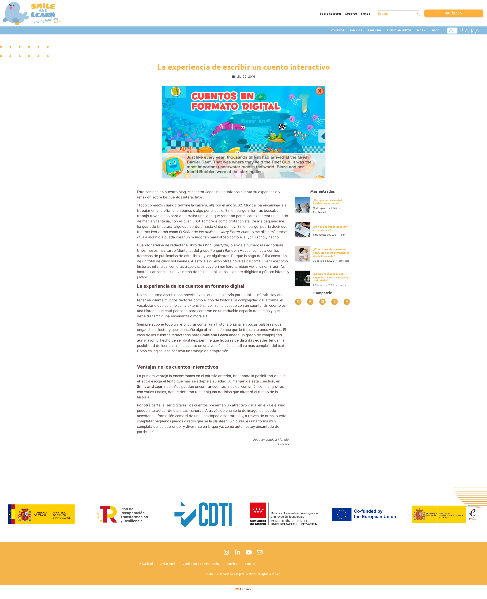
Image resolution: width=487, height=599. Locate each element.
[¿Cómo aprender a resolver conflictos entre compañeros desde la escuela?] (302, 260)
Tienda (365, 13)
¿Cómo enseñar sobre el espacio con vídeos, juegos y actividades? (331, 277)
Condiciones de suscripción (201, 563)
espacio (343, 285)
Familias (356, 30)
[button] (298, 302)
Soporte (351, 13)
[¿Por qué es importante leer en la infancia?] (302, 236)
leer (343, 235)
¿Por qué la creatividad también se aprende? (327, 201)
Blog (435, 30)
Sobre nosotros (330, 13)
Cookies (231, 563)
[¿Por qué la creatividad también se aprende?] (302, 211)
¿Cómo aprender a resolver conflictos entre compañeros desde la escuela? (331, 252)
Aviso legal (167, 563)
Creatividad (319, 212)
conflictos (344, 261)
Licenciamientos (399, 30)
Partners (374, 30)
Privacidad (146, 563)
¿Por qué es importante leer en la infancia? (330, 228)
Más (420, 30)
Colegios (337, 30)
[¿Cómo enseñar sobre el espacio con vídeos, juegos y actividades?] (302, 285)
